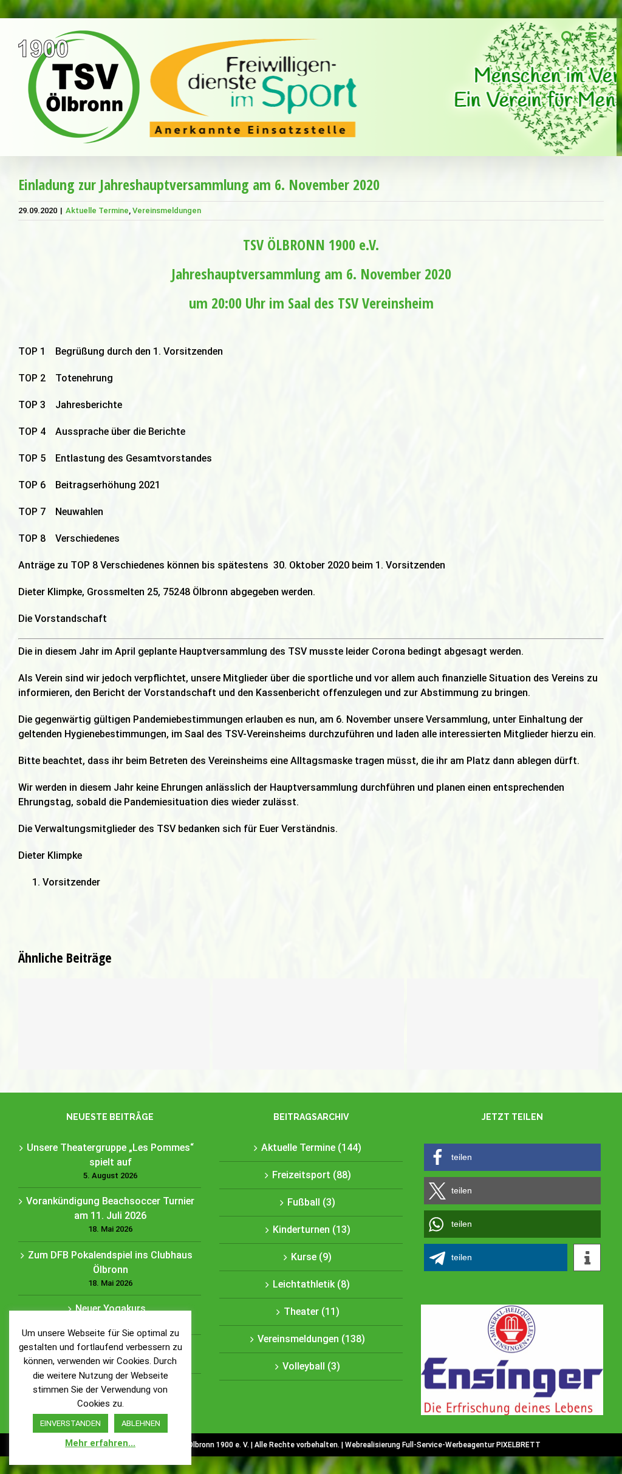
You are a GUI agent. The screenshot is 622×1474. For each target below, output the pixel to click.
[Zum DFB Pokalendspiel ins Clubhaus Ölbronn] (502, 1024)
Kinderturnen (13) (311, 1229)
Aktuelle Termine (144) (311, 1147)
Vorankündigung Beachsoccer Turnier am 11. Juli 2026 (110, 1208)
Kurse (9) (311, 1257)
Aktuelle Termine (97, 210)
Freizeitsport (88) (311, 1175)
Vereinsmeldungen (166, 210)
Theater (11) (312, 1311)
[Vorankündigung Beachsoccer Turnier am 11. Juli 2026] (308, 1024)
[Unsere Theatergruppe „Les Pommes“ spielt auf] (114, 1024)
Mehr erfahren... (100, 1443)
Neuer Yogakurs (110, 1308)
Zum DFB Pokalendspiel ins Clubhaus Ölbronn (110, 1262)
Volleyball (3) (311, 1366)
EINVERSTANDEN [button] (70, 1423)
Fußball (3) (311, 1202)
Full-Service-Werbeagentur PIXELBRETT (471, 1445)
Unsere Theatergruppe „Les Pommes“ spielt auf (110, 1155)
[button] (512, 1157)
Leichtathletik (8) (311, 1284)
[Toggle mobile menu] (592, 36)
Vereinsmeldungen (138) (311, 1339)
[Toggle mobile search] (567, 36)
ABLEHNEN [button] (140, 1423)
